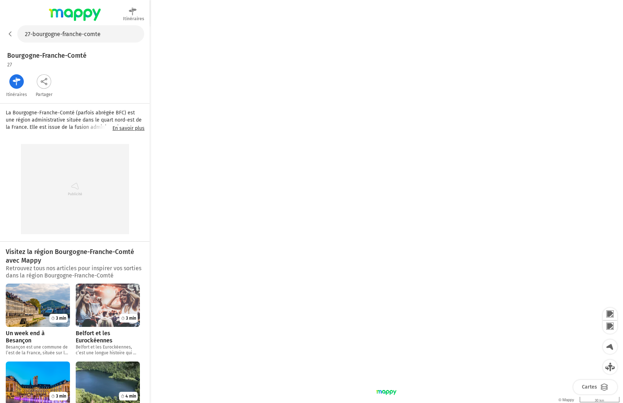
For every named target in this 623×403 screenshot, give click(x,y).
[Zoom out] (610, 327)
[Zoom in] (610, 314)
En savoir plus (128, 128)
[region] (386, 214)
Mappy (75, 21)
